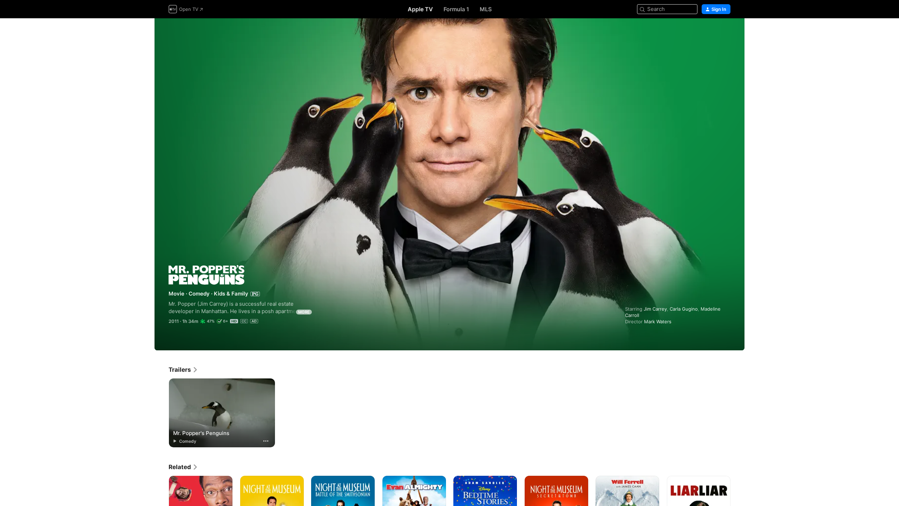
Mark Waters (657, 321)
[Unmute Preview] (725, 32)
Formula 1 (456, 9)
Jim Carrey (655, 309)
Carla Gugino (684, 309)
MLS (486, 9)
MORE (304, 312)
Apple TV (420, 9)
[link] (183, 370)
